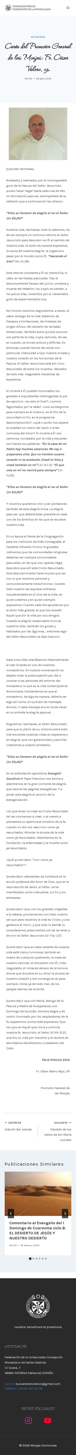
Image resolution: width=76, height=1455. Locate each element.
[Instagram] (28, 1420)
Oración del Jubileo (18, 1126)
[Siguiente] (65, 1213)
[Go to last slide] (11, 1213)
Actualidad (38, 37)
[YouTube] (47, 1420)
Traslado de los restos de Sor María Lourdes (57, 1131)
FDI (30, 78)
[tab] (30, 1258)
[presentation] (38, 1194)
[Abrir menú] (67, 8)
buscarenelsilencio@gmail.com (38, 1384)
